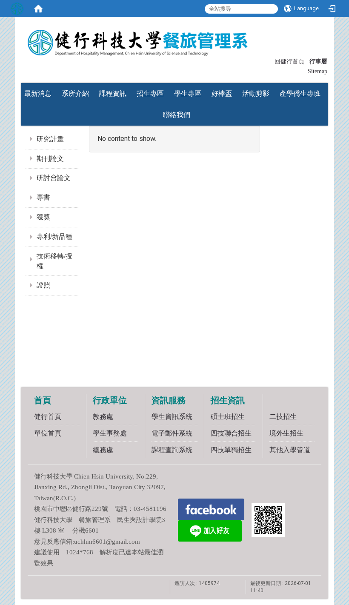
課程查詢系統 (172, 449)
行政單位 (110, 400)
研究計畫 (50, 139)
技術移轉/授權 (54, 261)
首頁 (42, 400)
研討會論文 (54, 177)
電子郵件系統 (172, 433)
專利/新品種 (54, 236)
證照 (43, 285)
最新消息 (37, 93)
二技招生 (283, 416)
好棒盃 (222, 93)
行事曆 (318, 61)
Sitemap (317, 71)
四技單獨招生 (231, 449)
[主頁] (174, 39)
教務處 (103, 416)
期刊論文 (50, 158)
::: (270, 60)
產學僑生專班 (300, 93)
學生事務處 (110, 433)
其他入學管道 (289, 449)
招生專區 (150, 93)
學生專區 (187, 93)
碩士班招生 (228, 416)
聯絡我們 (176, 115)
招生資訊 (228, 400)
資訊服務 (169, 400)
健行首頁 (47, 416)
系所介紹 (75, 93)
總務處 (103, 449)
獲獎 (43, 217)
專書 (43, 197)
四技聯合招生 (231, 433)
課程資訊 (112, 93)
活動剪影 (255, 93)
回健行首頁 (289, 61)
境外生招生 (286, 433)
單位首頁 (47, 433)
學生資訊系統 (172, 416)
